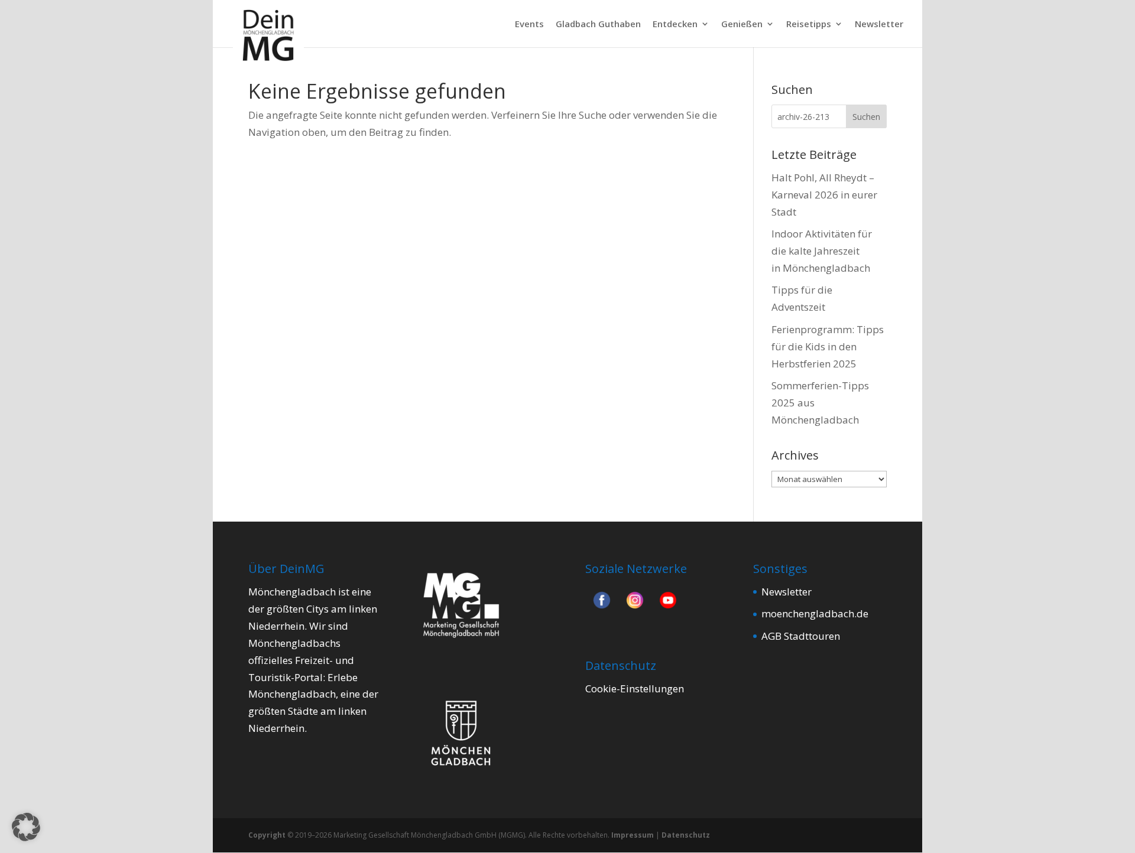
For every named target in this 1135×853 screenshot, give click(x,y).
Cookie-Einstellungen (634, 688)
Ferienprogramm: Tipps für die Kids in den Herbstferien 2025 (827, 346)
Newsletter (879, 24)
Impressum (632, 835)
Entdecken (675, 24)
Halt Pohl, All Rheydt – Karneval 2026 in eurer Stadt (824, 195)
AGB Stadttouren (800, 636)
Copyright (267, 835)
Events (529, 24)
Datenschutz (685, 835)
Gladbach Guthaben (598, 24)
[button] (26, 827)
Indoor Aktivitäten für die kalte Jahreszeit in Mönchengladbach (821, 251)
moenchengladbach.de (814, 613)
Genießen (742, 24)
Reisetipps (808, 24)
